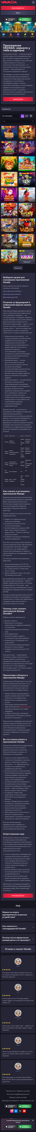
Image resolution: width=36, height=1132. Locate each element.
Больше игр (17, 268)
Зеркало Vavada (18, 99)
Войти (18, 13)
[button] (2, 27)
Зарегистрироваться (18, 8)
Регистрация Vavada (18, 895)
